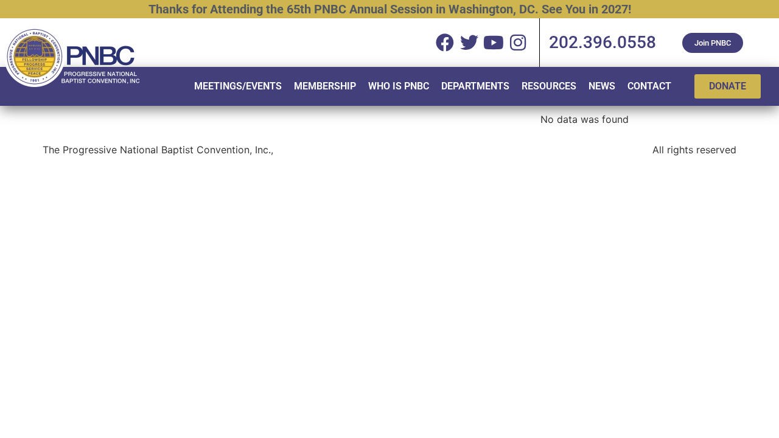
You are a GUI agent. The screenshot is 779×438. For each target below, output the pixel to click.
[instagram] (518, 42)
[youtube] (493, 42)
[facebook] (445, 42)
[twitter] (469, 42)
